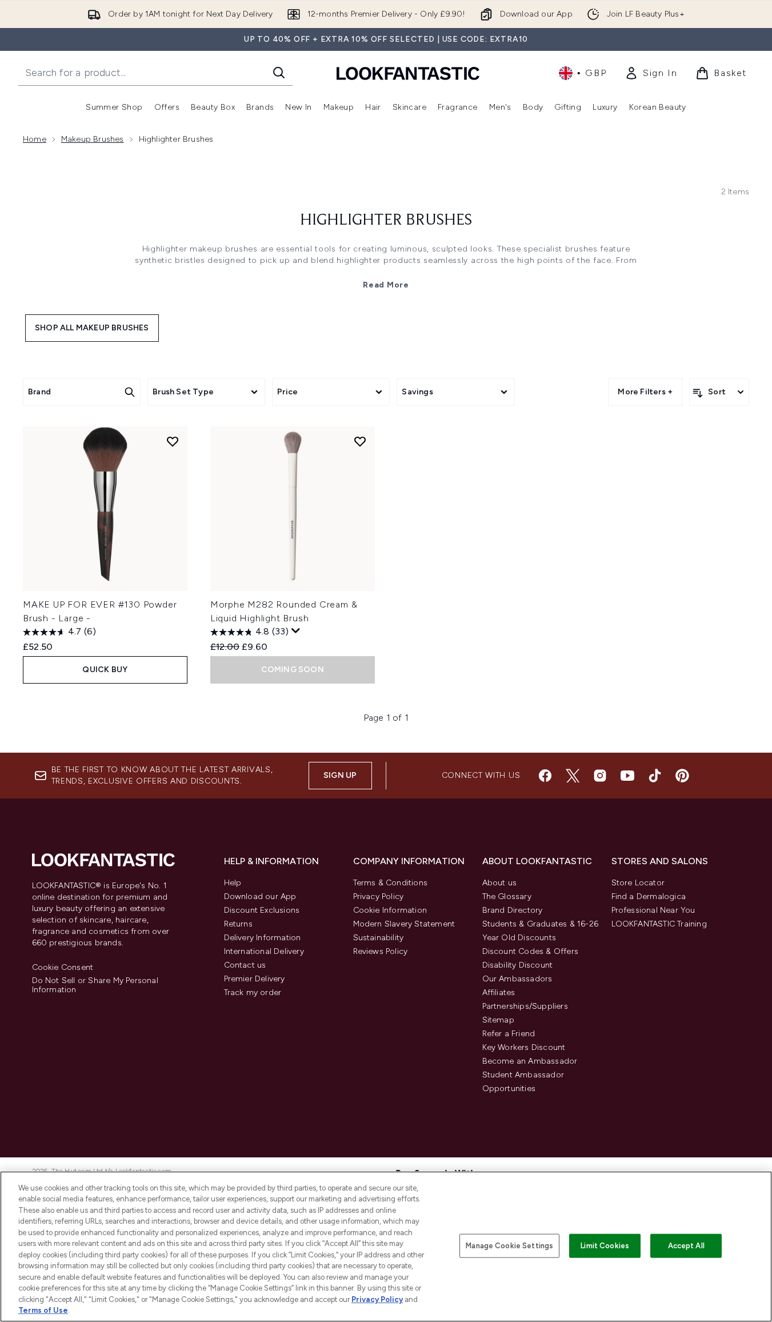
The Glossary (506, 896)
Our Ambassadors (517, 979)
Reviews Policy (380, 951)
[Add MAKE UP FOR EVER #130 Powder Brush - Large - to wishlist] (172, 441)
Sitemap (498, 1020)
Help (233, 883)
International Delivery (264, 951)
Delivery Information (262, 937)
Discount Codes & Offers (530, 951)
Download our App (260, 896)
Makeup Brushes (92, 139)
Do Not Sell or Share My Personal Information (95, 985)
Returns (238, 924)
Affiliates (498, 992)
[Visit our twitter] (572, 775)
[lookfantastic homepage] (408, 73)
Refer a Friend (508, 1034)
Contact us (245, 965)
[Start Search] (279, 72)
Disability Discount (517, 965)
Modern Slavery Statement (404, 924)
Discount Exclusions (262, 910)
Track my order (253, 992)
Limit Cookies (605, 1245)
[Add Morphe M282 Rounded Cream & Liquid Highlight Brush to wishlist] (360, 441)
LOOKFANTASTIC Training (659, 924)
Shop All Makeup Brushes (92, 328)
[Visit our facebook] (545, 775)
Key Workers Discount (524, 1047)
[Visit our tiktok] (655, 775)
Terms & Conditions (390, 883)
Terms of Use (43, 1310)
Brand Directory (512, 910)
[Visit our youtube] (627, 775)
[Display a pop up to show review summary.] (296, 631)
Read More (386, 285)
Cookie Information (390, 910)
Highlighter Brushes (386, 221)
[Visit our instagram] (600, 775)
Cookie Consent (63, 967)
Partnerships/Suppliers (525, 1006)
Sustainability (378, 937)
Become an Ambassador (530, 1061)
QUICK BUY (104, 669)
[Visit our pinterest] (682, 775)
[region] (386, 1246)
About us (499, 883)
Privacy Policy (378, 896)
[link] (651, 73)
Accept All (686, 1245)
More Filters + (645, 392)
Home (34, 139)
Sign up (340, 775)
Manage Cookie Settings (509, 1245)
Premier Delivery (254, 979)
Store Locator (638, 883)
